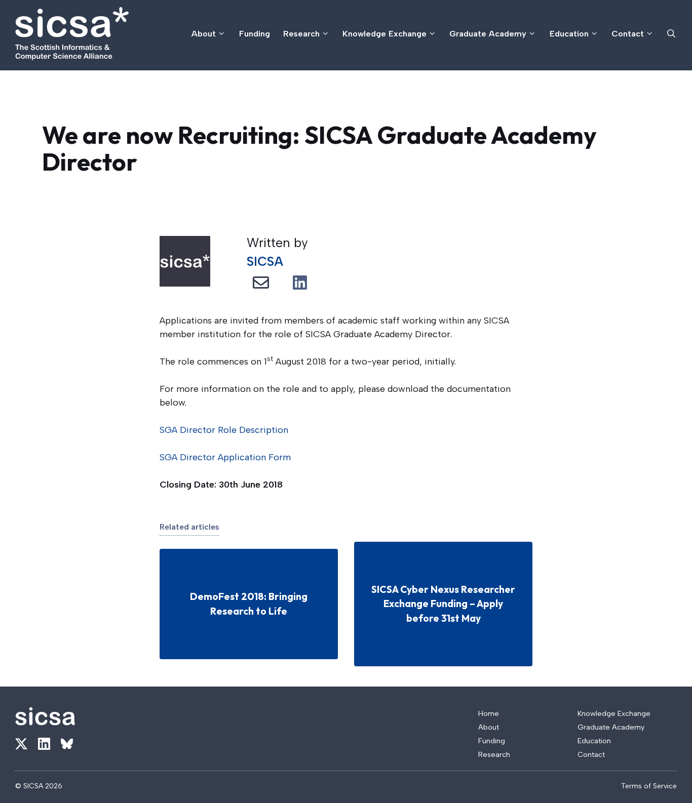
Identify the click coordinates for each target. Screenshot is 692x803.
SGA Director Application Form (225, 457)
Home (488, 713)
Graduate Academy (487, 33)
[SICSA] (72, 33)
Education (569, 33)
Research (301, 33)
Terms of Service (649, 786)
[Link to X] (21, 744)
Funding (254, 33)
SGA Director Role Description (224, 429)
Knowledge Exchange (384, 33)
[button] (671, 33)
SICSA (265, 261)
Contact (627, 33)
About (203, 33)
